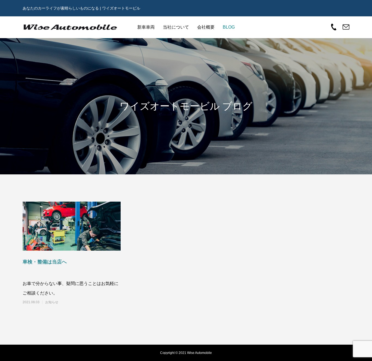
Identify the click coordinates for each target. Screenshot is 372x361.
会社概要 (206, 27)
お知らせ (51, 302)
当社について (176, 27)
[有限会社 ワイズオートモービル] (70, 27)
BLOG (229, 27)
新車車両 (146, 27)
